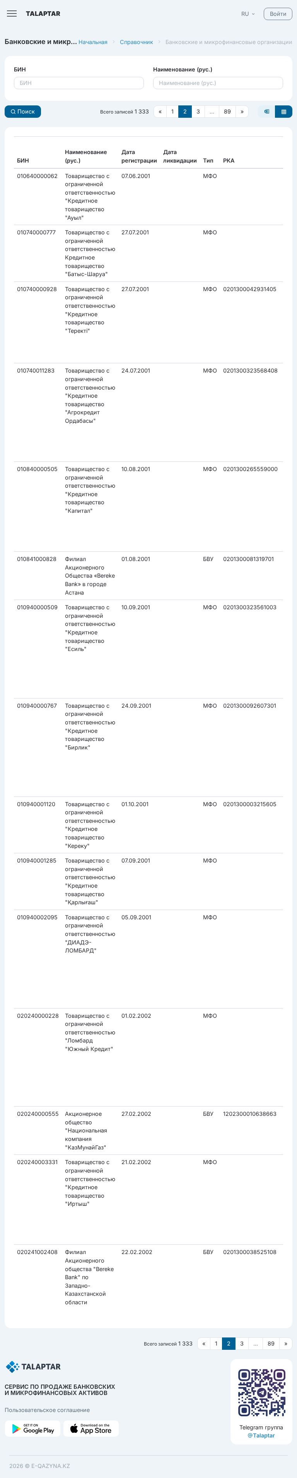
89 (227, 111)
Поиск (25, 111)
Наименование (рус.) (182, 69)
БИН (20, 69)
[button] (248, 13)
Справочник (136, 42)
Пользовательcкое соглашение (47, 1410)
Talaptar (264, 1435)
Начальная (93, 42)
